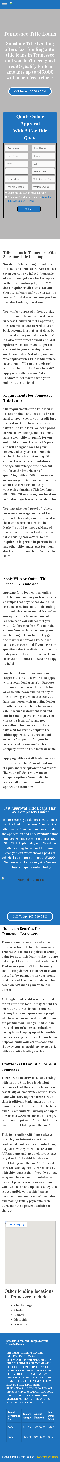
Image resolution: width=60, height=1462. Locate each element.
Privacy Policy (43, 1457)
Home (55, 1457)
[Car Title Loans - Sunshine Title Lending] (15, 4)
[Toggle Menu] (4, 4)
